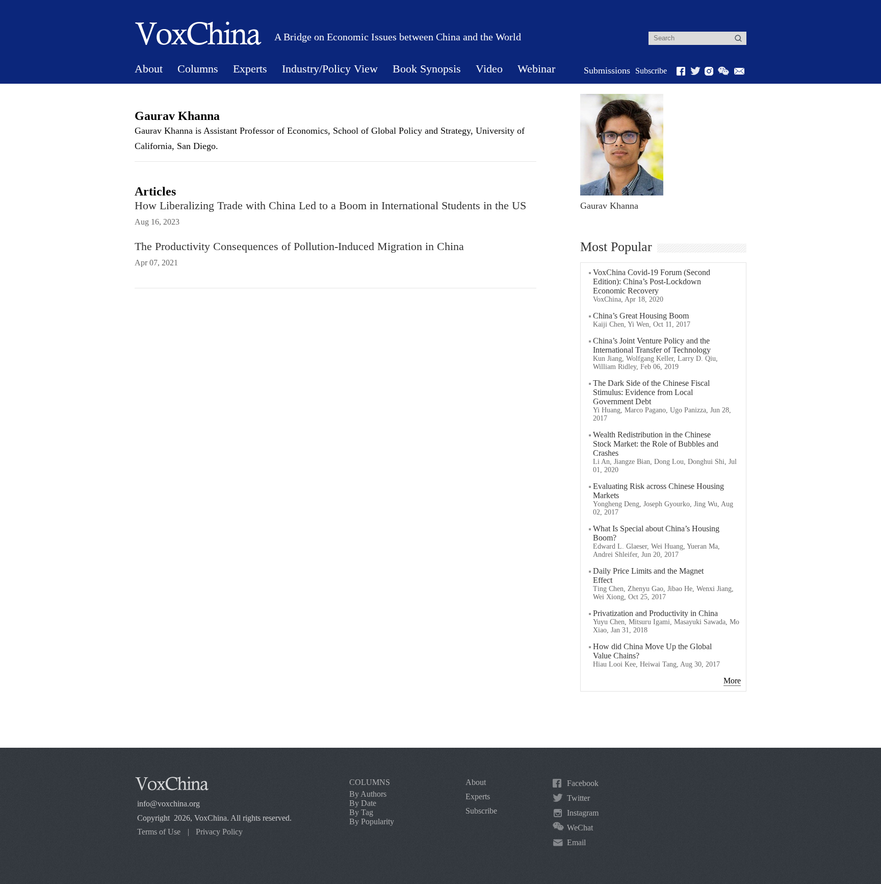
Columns (197, 68)
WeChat (580, 827)
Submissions (607, 70)
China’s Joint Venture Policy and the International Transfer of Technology (652, 345)
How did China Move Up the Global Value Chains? (652, 651)
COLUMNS (369, 782)
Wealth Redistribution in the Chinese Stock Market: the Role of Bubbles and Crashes (655, 443)
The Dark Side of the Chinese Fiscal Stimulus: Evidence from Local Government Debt (651, 392)
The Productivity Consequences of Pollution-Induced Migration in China (299, 246)
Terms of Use (158, 831)
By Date (362, 803)
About (149, 68)
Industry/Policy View (330, 68)
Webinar (536, 68)
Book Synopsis (427, 68)
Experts (250, 68)
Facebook (583, 783)
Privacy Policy (219, 831)
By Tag (361, 812)
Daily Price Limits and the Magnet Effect (648, 575)
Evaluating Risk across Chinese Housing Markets (658, 491)
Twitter (578, 798)
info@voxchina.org (168, 803)
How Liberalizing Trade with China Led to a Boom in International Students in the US (330, 205)
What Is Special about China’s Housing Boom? (656, 533)
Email (576, 842)
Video (489, 68)
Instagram (583, 812)
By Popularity (371, 821)
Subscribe (651, 70)
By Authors (367, 794)
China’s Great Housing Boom (641, 315)
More (732, 680)
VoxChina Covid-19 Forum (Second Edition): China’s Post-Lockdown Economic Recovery (651, 281)
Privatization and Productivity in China (655, 613)
